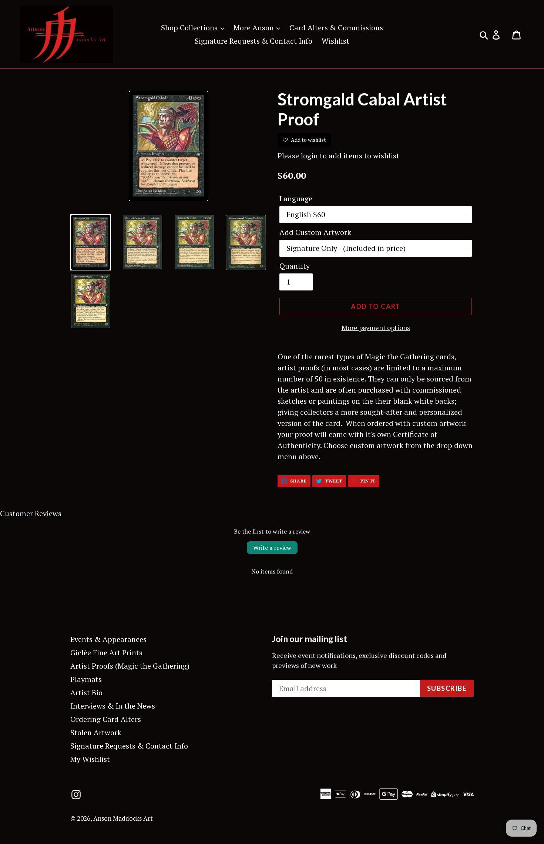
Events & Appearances (108, 639)
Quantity (294, 266)
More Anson (255, 28)
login (309, 156)
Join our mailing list (309, 639)
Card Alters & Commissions (336, 28)
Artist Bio (86, 692)
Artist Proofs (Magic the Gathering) (129, 666)
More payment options (376, 327)
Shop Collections (190, 28)
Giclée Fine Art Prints (106, 653)
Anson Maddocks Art (123, 818)
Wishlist (335, 41)
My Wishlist (90, 759)
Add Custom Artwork (315, 232)
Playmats (86, 679)
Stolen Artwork (95, 732)
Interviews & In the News (112, 706)
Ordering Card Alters (105, 719)
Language (295, 199)
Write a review (272, 548)
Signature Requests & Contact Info (253, 41)
